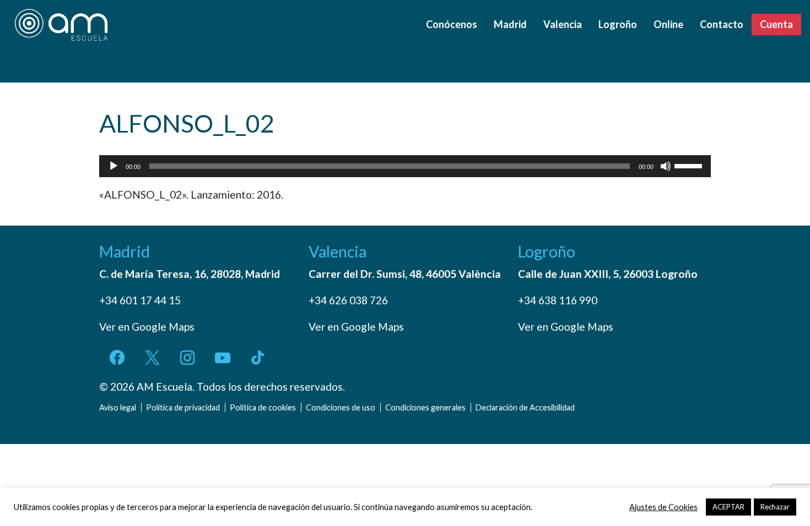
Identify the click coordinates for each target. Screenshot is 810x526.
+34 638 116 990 (557, 300)
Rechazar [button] (775, 506)
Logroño (617, 24)
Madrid (510, 24)
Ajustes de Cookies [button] (663, 507)
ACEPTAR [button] (728, 506)
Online (668, 24)
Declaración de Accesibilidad (525, 407)
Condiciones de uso (340, 407)
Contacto (721, 24)
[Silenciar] (665, 166)
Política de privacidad (183, 407)
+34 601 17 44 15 (140, 300)
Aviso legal (117, 407)
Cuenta (776, 24)
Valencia (562, 24)
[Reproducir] (113, 166)
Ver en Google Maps (147, 326)
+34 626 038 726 (348, 300)
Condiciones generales (425, 407)
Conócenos (451, 24)
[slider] (689, 165)
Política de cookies (263, 407)
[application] (405, 166)
